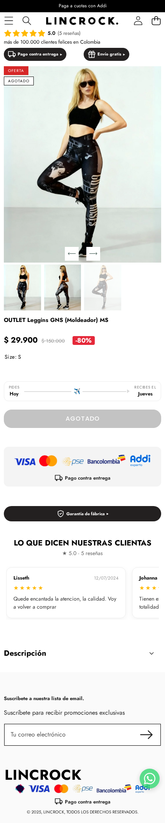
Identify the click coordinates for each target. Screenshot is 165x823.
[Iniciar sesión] (138, 20)
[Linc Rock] (82, 21)
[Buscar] (26, 20)
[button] (156, 20)
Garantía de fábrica (85, 514)
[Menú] (8, 20)
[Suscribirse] (146, 734)
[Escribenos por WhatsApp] (150, 779)
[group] (22, 288)
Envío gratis (109, 54)
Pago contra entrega (38, 54)
